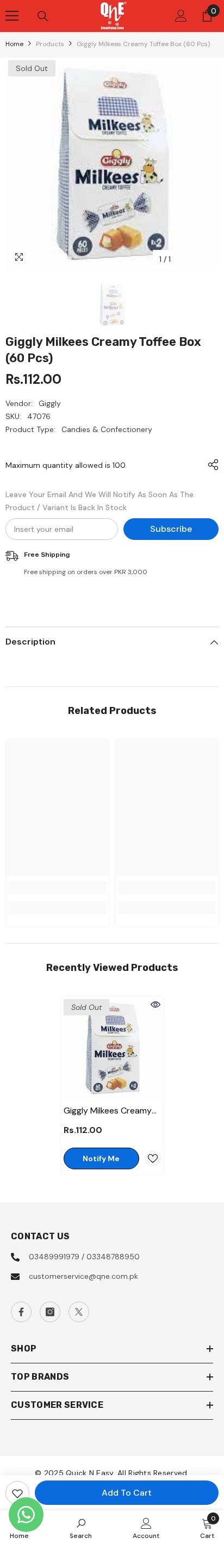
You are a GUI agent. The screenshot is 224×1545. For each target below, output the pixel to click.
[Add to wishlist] (17, 1493)
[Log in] (181, 16)
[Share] (210, 465)
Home (14, 44)
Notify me (101, 1158)
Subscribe (171, 529)
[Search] (42, 16)
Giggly (50, 403)
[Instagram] (50, 1312)
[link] (57, 887)
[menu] (11, 15)
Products (50, 44)
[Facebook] (21, 1312)
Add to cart (127, 1492)
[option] (112, 163)
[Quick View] (155, 1004)
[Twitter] (79, 1312)
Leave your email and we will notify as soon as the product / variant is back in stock (99, 501)
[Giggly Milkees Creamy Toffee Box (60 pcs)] (112, 1047)
